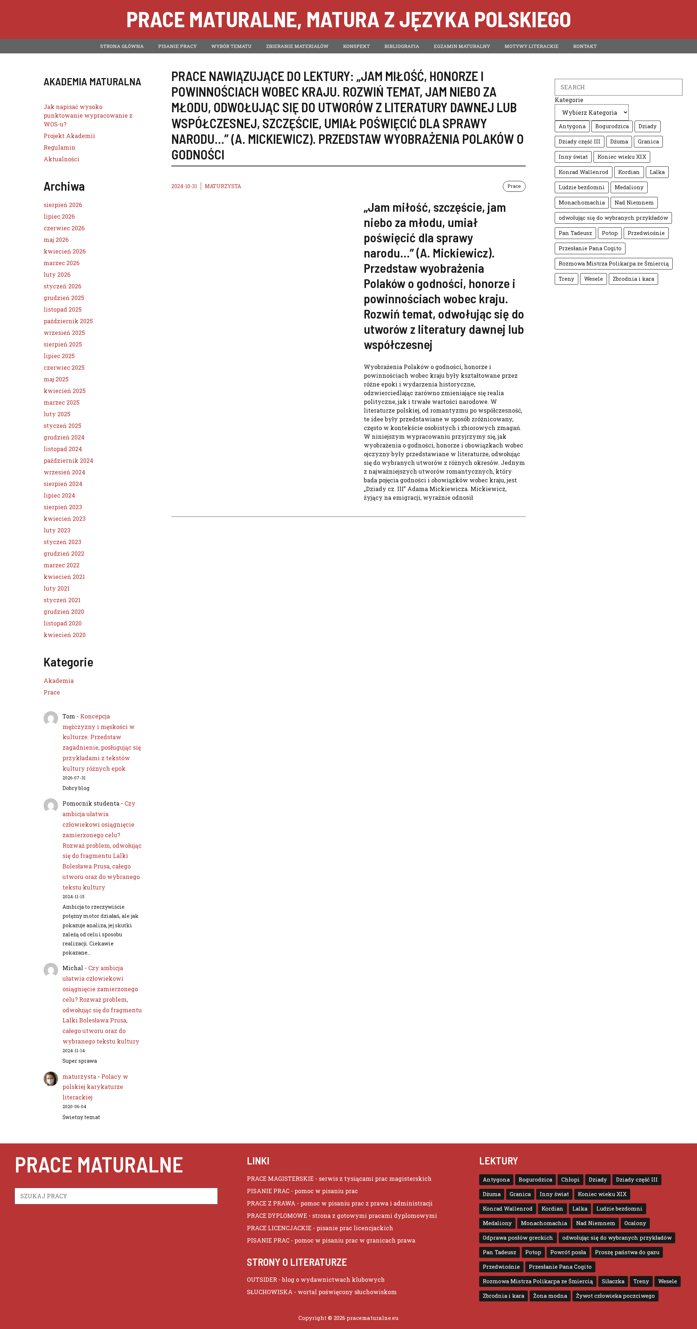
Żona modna (550, 1295)
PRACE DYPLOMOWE (277, 1215)
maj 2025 (56, 379)
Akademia (59, 680)
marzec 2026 (62, 263)
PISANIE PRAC (268, 1191)
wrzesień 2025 (64, 332)
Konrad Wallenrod (583, 172)
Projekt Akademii (69, 135)
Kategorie (569, 100)
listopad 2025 (63, 309)
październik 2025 (68, 321)
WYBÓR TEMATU (231, 46)
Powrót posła (568, 1252)
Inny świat (573, 156)
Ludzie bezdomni (582, 187)
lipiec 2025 (59, 356)
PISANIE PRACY (177, 46)
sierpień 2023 (63, 507)
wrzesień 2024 (64, 472)
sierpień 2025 (63, 344)
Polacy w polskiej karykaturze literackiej (95, 1087)
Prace (514, 186)
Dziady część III (579, 141)
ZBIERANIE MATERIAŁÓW (297, 46)
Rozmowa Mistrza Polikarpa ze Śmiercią (614, 263)
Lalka (657, 172)
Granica (648, 141)
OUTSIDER (262, 1279)
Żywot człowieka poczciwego (615, 1295)
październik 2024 (68, 460)
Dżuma (619, 141)
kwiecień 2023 (65, 518)
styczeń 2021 (62, 600)
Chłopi (570, 1179)
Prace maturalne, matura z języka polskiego (348, 18)
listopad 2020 (63, 623)
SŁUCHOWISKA (270, 1292)
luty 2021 (57, 588)
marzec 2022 (62, 565)
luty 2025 (57, 414)
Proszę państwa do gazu (627, 1252)
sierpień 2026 (63, 204)
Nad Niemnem (634, 202)
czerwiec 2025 (64, 367)
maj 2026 (56, 239)
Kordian (629, 172)
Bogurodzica (612, 126)
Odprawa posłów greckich (518, 1237)
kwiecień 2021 (64, 576)
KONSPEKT (356, 46)
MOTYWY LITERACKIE (532, 46)
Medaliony (629, 187)
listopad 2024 (63, 449)
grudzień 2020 (64, 611)
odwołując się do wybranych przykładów (613, 217)
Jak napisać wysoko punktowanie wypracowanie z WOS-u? (88, 115)
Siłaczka (613, 1281)
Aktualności (62, 159)
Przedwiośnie (646, 233)
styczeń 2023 (62, 542)
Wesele (593, 278)
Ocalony (635, 1223)
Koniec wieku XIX (622, 156)
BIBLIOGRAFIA (401, 46)
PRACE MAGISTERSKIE (280, 1178)
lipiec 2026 (59, 216)
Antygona (572, 126)
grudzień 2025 (64, 297)
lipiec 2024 (59, 495)
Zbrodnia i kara (633, 278)
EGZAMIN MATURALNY (462, 46)
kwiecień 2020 (65, 635)
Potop (610, 233)
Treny (566, 278)
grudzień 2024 (64, 437)
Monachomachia (582, 202)
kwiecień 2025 (65, 390)
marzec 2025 (62, 402)
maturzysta (223, 186)
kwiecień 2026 (65, 251)
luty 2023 (57, 530)
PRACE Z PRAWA (271, 1203)
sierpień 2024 (63, 483)
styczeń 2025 (62, 425)
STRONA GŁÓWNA (122, 46)
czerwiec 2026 (64, 228)
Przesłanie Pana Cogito (590, 248)
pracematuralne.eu (373, 1317)
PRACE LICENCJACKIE (279, 1228)
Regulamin (60, 147)
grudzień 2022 (64, 553)
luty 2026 (57, 274)
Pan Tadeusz (575, 233)
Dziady (648, 126)
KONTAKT (585, 46)
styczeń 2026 (62, 286)
